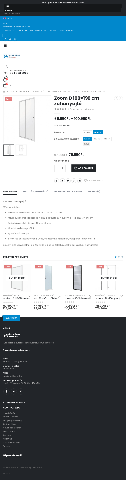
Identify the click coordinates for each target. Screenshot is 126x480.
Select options (25, 269)
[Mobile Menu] (6, 45)
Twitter (62, 180)
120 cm (97, 139)
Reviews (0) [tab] (94, 191)
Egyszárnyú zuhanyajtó (13, 295)
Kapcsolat (10, 30)
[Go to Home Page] (4, 92)
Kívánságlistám (38, 30)
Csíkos (87, 132)
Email (79, 180)
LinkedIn (68, 180)
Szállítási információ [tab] (35, 191)
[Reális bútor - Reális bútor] (11, 56)
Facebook (56, 180)
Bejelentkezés (66, 30)
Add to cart (85, 168)
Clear (86, 144)
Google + (73, 180)
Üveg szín (59, 132)
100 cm (87, 139)
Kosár (53, 30)
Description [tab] (10, 191)
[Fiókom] (5, 77)
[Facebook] (5, 39)
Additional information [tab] (68, 191)
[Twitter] (10, 39)
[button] (116, 257)
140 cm (107, 139)
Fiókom (23, 30)
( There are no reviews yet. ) (82, 109)
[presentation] (7, 119)
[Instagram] (15, 39)
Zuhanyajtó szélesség (66, 139)
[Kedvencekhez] (29, 295)
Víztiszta (98, 132)
